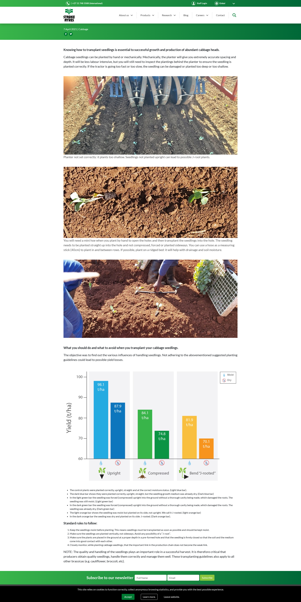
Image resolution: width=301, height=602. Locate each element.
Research (167, 15)
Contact (220, 15)
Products (145, 15)
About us (124, 15)
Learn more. (149, 596)
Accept (128, 596)
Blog (185, 15)
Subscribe (207, 577)
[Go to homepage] (69, 15)
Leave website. (172, 596)
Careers (200, 15)
